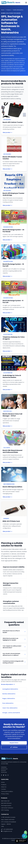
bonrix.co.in (4, 769)
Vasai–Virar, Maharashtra (9, 708)
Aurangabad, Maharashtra (10, 689)
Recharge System (6, 805)
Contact (3, 789)
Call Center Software (7, 808)
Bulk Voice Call (5, 801)
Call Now (15, 747)
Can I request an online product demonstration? (14, 646)
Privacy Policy (5, 794)
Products (8, 10)
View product (7, 132)
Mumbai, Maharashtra (8, 694)
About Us (3, 787)
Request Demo (14, 743)
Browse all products (7, 684)
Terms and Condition (7, 791)
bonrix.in (3, 770)
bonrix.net (4, 772)
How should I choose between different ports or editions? (14, 654)
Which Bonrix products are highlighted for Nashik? (14, 639)
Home (2, 10)
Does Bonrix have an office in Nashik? (14, 631)
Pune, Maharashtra (7, 703)
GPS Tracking (5, 810)
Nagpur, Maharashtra (8, 698)
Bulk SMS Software (6, 803)
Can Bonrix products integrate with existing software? (14, 662)
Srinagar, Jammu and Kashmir (11, 712)
